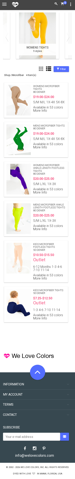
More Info (40, 110)
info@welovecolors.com (34, 455)
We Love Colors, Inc (32, 467)
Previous (8, 37)
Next (67, 37)
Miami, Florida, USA (51, 473)
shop (7, 75)
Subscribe (11, 427)
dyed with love (22, 473)
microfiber (18, 75)
